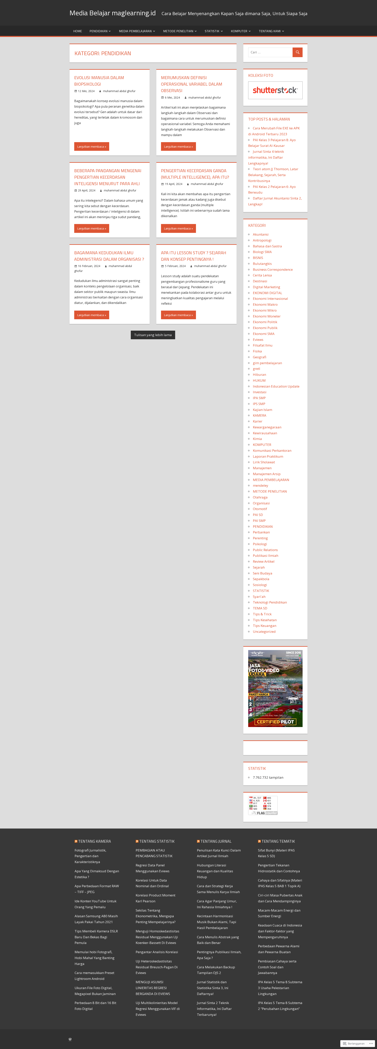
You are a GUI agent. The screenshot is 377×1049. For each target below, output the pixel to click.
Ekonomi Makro (265, 304)
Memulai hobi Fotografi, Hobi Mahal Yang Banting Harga (94, 958)
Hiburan (259, 374)
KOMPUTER (239, 31)
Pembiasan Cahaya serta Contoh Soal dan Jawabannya (277, 967)
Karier (257, 421)
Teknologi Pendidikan (270, 602)
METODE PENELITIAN (178, 31)
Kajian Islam (262, 409)
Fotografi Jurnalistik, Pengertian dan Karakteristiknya (90, 856)
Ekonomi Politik (265, 322)
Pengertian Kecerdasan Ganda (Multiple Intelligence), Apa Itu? (195, 173)
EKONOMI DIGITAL (267, 293)
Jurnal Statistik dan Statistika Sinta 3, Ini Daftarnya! (212, 988)
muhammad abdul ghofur (119, 91)
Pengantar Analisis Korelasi (157, 952)
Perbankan (261, 532)
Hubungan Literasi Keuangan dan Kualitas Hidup (215, 871)
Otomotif (260, 509)
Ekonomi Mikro (265, 310)
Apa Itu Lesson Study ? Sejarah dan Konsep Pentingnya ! (193, 255)
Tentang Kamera (94, 841)
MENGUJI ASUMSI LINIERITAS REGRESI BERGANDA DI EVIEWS (153, 988)
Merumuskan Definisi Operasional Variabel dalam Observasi (191, 84)
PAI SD (258, 514)
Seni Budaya (262, 573)
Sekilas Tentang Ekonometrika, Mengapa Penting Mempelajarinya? (156, 916)
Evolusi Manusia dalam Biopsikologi (99, 80)
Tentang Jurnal (216, 841)
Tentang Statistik (157, 841)
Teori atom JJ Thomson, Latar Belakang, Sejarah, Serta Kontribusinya (273, 175)
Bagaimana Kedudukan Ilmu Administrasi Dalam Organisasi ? (109, 255)
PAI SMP (259, 520)
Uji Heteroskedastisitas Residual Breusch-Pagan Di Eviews (157, 967)
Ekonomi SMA (264, 333)
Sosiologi (260, 585)
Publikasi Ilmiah (265, 555)
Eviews (258, 339)
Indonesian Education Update (276, 386)
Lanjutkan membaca (90, 146)
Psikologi (260, 544)
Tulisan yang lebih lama (153, 335)
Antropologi (262, 240)
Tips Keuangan (264, 625)
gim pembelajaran (267, 363)
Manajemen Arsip (267, 474)
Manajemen (262, 468)
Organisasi (261, 503)
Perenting (260, 538)
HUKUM (259, 380)
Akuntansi (261, 234)
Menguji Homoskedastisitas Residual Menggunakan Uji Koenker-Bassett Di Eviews (157, 937)
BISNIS (258, 257)
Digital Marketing (266, 287)
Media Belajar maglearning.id (113, 12)
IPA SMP (259, 398)
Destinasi (260, 281)
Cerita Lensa (262, 275)
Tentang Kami (270, 31)
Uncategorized (264, 631)
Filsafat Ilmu (263, 345)
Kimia (257, 438)
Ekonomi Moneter (267, 316)
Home (77, 31)
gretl (256, 368)
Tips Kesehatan (265, 620)
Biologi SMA (262, 252)
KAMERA (259, 415)
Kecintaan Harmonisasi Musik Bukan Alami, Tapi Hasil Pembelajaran (216, 922)
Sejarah (259, 567)
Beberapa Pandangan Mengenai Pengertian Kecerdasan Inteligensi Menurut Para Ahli (107, 177)
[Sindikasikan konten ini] (76, 841)
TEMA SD (260, 608)
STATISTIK (212, 31)
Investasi (259, 392)
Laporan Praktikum (268, 456)
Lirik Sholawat (264, 462)
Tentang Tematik (278, 841)
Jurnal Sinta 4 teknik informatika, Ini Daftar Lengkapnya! (266, 157)
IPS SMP (259, 403)
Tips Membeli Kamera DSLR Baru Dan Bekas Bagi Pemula (96, 937)
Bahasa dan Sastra (267, 246)
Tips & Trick (262, 614)
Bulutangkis (262, 263)
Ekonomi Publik (265, 328)
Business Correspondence (273, 269)
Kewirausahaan (265, 433)
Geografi (259, 357)
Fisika (257, 351)
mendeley (260, 485)
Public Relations (265, 550)
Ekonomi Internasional (270, 298)
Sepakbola (261, 579)
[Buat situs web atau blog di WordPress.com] (70, 1039)
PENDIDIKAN (98, 31)
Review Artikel (264, 561)
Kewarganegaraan (267, 427)
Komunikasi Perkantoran (272, 450)
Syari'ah (259, 596)
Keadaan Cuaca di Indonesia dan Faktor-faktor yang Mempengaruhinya (280, 931)
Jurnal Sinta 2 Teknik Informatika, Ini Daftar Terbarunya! (214, 1009)
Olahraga (260, 497)
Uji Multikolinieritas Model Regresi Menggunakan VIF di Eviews (158, 1009)
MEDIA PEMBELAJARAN (135, 31)
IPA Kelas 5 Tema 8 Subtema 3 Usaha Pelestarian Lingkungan (280, 988)
